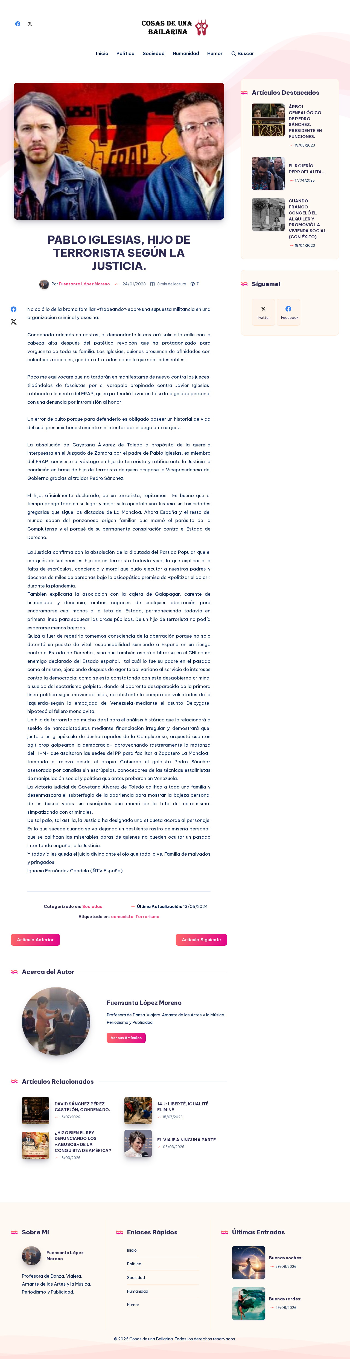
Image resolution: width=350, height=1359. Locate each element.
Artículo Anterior (35, 939)
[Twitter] (30, 23)
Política (125, 53)
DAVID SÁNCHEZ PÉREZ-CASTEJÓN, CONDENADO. (82, 1107)
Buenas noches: (286, 1257)
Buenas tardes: (285, 1298)
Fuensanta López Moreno (144, 1003)
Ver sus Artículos (126, 1038)
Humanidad (186, 53)
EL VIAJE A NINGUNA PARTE (186, 1139)
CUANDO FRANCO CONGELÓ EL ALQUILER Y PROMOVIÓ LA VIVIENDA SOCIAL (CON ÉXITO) (307, 218)
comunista (122, 916)
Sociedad (154, 53)
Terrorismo (147, 916)
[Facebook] (18, 23)
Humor (215, 53)
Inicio (102, 53)
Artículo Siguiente (201, 939)
